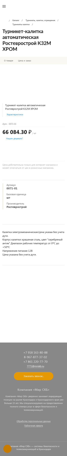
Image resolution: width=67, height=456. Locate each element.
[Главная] (4, 20)
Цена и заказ (24, 60)
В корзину (34, 327)
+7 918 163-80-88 (35, 352)
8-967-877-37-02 (35, 357)
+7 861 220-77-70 (35, 361)
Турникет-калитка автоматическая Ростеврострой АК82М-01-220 (32, 311)
